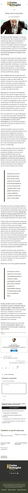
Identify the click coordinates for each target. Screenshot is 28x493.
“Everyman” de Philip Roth (17, 92)
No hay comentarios (9, 374)
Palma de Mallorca (7, 225)
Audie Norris (4, 235)
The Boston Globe (20, 98)
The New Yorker (12, 98)
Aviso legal (4, 489)
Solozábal (13, 235)
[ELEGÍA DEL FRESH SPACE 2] (7, 437)
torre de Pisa (19, 48)
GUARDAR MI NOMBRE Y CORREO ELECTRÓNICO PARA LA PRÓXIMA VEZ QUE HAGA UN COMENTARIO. (14, 404)
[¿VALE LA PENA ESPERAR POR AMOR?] (21, 437)
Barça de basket (5, 233)
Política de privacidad (21, 489)
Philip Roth (16, 332)
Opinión (14, 9)
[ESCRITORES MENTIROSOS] (7, 450)
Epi (9, 235)
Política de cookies (12, 489)
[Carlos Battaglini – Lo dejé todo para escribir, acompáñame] (14, 4)
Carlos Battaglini (15, 16)
